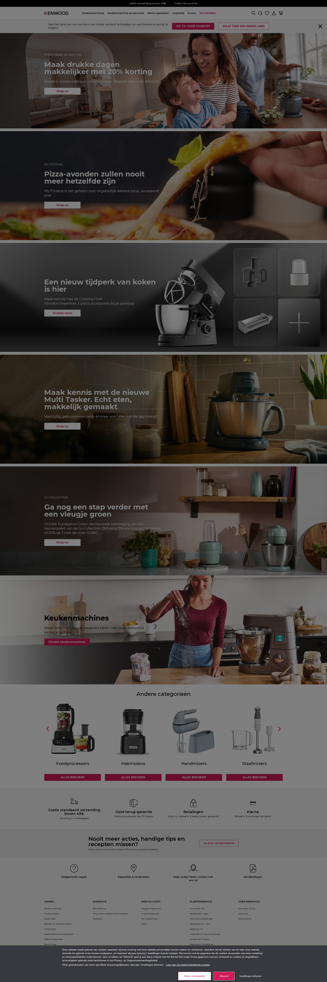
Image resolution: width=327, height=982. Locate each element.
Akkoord (224, 976)
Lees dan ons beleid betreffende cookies (188, 964)
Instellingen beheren (250, 976)
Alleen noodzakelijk (194, 976)
